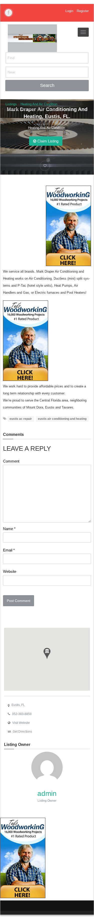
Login (69, 11)
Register (83, 11)
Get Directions (22, 731)
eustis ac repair (21, 419)
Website (9, 572)
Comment (11, 461)
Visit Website (21, 723)
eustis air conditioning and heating (62, 419)
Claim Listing (47, 141)
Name (9, 529)
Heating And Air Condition (46, 128)
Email (9, 550)
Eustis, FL (18, 705)
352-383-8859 (22, 714)
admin (47, 793)
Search (47, 85)
